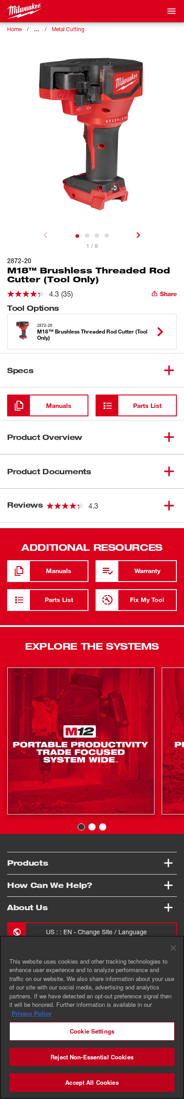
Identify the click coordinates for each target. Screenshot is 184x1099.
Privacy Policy (31, 1013)
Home (14, 29)
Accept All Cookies (91, 1082)
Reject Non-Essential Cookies (92, 1057)
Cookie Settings (92, 1031)
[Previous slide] (45, 235)
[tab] (77, 236)
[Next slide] (138, 235)
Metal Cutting (68, 29)
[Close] (173, 948)
